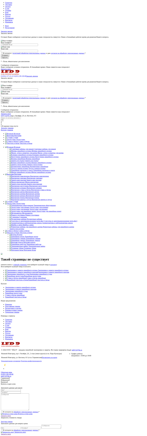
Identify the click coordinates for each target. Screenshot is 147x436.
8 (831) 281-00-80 (20, 76)
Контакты (8, 20)
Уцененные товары (12, 312)
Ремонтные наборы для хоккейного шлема (58, 227)
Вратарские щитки (32, 192)
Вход (7, 26)
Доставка (8, 5)
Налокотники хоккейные (39, 166)
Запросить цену (20, 432)
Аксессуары (20, 139)
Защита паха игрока (16, 229)
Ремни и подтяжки (32, 215)
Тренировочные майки (36, 246)
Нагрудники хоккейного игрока (47, 157)
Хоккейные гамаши (33, 238)
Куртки (19, 235)
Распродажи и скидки (13, 308)
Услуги (7, 16)
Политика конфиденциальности (31, 361)
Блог (7, 12)
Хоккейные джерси (33, 240)
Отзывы (8, 10)
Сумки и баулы (23, 141)
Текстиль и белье (26, 143)
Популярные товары (12, 306)
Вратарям (17, 136)
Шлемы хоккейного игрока (42, 151)
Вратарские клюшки (34, 188)
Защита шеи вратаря (33, 180)
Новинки (8, 304)
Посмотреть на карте (49, 357)
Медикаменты (27, 213)
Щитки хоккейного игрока (41, 172)
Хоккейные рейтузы (33, 244)
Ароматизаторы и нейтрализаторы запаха (57, 223)
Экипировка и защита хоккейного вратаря (53, 272)
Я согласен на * (21, 412)
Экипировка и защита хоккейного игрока (52, 270)
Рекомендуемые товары (13, 310)
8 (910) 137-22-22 (7, 76)
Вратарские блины (32, 198)
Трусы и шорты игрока (37, 168)
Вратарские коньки (33, 196)
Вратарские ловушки (34, 178)
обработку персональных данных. (26, 412)
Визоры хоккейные (33, 159)
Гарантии (8, 3)
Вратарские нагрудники (38, 186)
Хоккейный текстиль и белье (39, 280)
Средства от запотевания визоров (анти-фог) (60, 221)
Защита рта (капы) (32, 161)
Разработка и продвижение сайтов (23, 365)
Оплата (8, 6)
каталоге (53, 265)
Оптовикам (9, 18)
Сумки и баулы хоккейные (36, 278)
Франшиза (9, 22)
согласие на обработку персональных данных (67, 53)
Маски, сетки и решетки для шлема (50, 153)
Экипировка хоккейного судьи (40, 274)
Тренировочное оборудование (45, 205)
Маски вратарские (32, 182)
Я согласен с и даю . (44, 53)
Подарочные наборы (34, 219)
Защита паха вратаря (34, 184)
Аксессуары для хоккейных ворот (48, 211)
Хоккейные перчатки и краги (44, 170)
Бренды (8, 14)
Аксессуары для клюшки (39, 207)
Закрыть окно (6, 69)
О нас (7, 8)
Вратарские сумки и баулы (41, 190)
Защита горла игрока (34, 164)
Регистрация (9, 28)
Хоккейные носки (31, 236)
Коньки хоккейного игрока (41, 163)
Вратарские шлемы (33, 194)
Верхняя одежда (29, 242)
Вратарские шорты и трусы (42, 199)
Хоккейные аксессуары (32, 276)
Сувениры (23, 217)
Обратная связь (6, 372)
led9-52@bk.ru (77, 350)
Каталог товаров (7, 128)
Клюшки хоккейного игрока (42, 155)
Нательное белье (30, 250)
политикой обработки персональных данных (29, 53)
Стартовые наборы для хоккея (45, 149)
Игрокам (17, 134)
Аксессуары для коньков (39, 209)
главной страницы (20, 265)
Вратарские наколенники (39, 176)
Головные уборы (30, 248)
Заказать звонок (6, 31)
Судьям (15, 137)
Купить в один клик (24, 414)
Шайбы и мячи (28, 225)
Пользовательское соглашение (11, 361)
